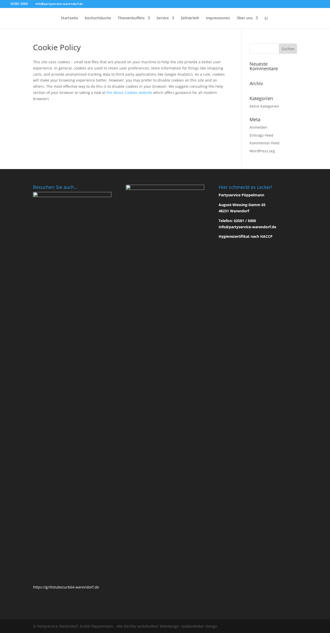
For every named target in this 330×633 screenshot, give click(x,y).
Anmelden (258, 127)
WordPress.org (262, 150)
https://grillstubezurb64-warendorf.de (66, 587)
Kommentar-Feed (264, 142)
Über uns (245, 18)
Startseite (69, 18)
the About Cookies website (129, 92)
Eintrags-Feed (261, 135)
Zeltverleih (190, 18)
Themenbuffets (131, 18)
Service (162, 18)
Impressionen (218, 18)
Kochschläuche (98, 18)
